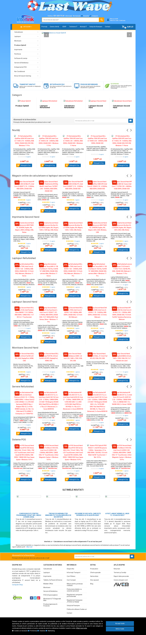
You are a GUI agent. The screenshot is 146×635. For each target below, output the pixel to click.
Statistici (42, 631)
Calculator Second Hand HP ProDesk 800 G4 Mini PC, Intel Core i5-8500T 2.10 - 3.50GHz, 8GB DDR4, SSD (73, 194)
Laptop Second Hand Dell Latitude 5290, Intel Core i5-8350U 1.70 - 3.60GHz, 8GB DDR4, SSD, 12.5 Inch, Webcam (97, 323)
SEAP (64, 26)
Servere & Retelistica (50, 591)
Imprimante (47, 576)
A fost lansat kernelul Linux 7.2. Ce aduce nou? (117, 514)
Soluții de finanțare (95, 26)
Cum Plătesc (71, 576)
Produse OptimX (22, 106)
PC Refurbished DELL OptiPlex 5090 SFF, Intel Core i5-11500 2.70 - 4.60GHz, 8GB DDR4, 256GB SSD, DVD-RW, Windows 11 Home (122, 151)
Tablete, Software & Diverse (52, 580)
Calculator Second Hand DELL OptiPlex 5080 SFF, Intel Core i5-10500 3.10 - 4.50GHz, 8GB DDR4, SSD (96, 194)
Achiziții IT (83, 26)
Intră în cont (114, 20)
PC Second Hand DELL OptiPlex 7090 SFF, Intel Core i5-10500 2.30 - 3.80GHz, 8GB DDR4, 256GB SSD (97, 148)
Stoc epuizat (94, 580)
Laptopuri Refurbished (45, 107)
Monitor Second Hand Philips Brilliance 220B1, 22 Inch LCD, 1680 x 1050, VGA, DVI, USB (72, 365)
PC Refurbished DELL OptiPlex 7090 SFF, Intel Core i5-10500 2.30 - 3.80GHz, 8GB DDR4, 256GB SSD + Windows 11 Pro (48, 151)
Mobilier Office (48, 584)
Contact (107, 26)
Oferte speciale (95, 572)
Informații (68, 16)
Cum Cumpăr (71, 580)
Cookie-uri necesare (21, 631)
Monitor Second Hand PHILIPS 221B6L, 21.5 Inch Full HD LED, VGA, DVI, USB (97, 363)
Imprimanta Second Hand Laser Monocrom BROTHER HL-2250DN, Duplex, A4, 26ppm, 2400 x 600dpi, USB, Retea (24, 238)
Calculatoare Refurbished (69, 107)
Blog (91, 584)
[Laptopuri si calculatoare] (25, 592)
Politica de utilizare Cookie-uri (77, 609)
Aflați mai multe (81, 628)
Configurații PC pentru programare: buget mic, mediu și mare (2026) (28, 515)
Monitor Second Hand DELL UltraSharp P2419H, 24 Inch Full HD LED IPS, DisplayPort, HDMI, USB (48, 365)
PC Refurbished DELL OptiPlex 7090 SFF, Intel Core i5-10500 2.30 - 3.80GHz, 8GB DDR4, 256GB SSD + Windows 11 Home (73, 151)
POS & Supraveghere (50, 595)
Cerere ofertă (54, 26)
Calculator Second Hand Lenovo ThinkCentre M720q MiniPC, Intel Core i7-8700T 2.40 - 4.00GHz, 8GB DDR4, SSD (48, 197)
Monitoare (46, 587)
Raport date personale (121, 576)
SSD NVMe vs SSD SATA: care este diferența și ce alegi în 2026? (88, 514)
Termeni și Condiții (120, 572)
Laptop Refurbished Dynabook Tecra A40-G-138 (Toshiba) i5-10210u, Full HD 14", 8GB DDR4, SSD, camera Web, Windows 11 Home (47, 283)
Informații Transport (73, 572)
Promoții (44, 26)
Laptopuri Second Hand (96, 107)
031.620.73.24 (58, 16)
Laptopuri (46, 572)
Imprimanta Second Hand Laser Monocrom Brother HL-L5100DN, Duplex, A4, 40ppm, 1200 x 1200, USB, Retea (72, 236)
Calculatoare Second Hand (121, 107)
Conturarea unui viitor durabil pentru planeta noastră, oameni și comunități (121, 87)
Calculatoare (47, 569)
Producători (94, 569)
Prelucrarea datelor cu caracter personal (74, 590)
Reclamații (76, 16)
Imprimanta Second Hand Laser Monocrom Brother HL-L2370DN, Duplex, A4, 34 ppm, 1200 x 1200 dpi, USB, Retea (48, 236)
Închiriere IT (73, 26)
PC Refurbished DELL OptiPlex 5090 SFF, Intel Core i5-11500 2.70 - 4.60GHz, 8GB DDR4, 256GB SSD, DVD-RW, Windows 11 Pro (24, 151)
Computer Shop (17, 585)
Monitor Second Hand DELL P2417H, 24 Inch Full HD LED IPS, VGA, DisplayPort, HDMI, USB (23, 365)
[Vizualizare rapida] (32, 144)
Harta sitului (94, 576)
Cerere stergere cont (121, 580)
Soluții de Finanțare (73, 605)
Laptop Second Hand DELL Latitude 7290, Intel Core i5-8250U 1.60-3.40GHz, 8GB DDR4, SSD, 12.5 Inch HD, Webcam (72, 323)
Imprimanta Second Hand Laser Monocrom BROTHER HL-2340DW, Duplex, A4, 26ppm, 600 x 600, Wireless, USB (97, 238)
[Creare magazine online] (121, 585)
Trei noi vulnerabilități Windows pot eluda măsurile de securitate (58, 515)
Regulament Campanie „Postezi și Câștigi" (74, 601)
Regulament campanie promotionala (74, 595)
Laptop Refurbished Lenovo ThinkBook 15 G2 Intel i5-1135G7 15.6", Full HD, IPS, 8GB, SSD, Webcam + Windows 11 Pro (121, 279)
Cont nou (122, 20)
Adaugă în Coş (25, 165)
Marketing (51, 631)
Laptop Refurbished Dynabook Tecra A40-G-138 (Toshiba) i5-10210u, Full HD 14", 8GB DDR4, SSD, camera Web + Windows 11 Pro (96, 283)
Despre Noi (70, 569)
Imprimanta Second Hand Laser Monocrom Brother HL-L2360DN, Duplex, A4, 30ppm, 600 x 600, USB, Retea (122, 236)
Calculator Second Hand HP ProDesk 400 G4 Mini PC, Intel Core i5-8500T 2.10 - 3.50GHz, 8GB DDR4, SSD (24, 194)
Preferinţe (33, 631)
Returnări (117, 569)
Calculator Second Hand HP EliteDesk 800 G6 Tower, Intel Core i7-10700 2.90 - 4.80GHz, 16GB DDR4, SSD (121, 194)
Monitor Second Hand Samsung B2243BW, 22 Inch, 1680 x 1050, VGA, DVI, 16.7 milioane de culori (121, 365)
